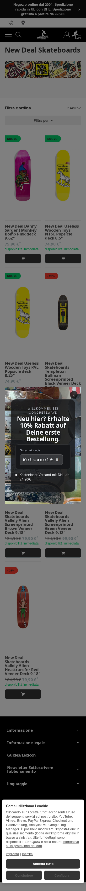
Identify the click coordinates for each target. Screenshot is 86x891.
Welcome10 (38, 459)
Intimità (27, 853)
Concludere (24, 875)
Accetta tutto (43, 863)
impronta (12, 853)
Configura (62, 875)
